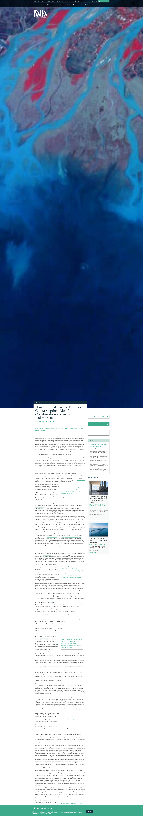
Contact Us (60, 1)
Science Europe (66, 778)
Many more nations (54, 497)
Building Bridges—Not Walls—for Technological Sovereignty (98, 540)
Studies (37, 484)
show (40, 484)
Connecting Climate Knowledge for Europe (64, 543)
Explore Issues (39, 5)
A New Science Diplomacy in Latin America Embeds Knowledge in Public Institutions (98, 499)
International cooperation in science (43, 444)
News (53, 1)
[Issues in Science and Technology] (40, 14)
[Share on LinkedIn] (103, 416)
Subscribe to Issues (95, 424)
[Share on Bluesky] (94, 416)
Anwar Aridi (92, 544)
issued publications (44, 638)
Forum (48, 1)
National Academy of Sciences (103, 10)
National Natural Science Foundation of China (57, 561)
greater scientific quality (43, 491)
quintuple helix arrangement (60, 512)
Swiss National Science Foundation (67, 560)
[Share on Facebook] (99, 416)
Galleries (67, 5)
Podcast (58, 5)
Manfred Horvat (50, 421)
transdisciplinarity (60, 503)
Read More (92, 518)
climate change (67, 535)
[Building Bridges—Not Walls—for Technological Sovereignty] (98, 530)
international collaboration (41, 489)
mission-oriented (47, 555)
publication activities (73, 497)
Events (43, 1)
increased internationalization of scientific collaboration (71, 478)
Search (95, 1)
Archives (50, 5)
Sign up (89, 811)
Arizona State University (104, 11)
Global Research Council (50, 636)
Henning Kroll (101, 544)
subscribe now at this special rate (44, 813)
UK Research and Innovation (77, 561)
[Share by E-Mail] (107, 416)
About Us (36, 1)
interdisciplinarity (50, 503)
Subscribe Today (104, 1)
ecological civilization (52, 537)
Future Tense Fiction (80, 5)
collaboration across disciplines (59, 502)
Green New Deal (53, 538)
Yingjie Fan (40, 421)
